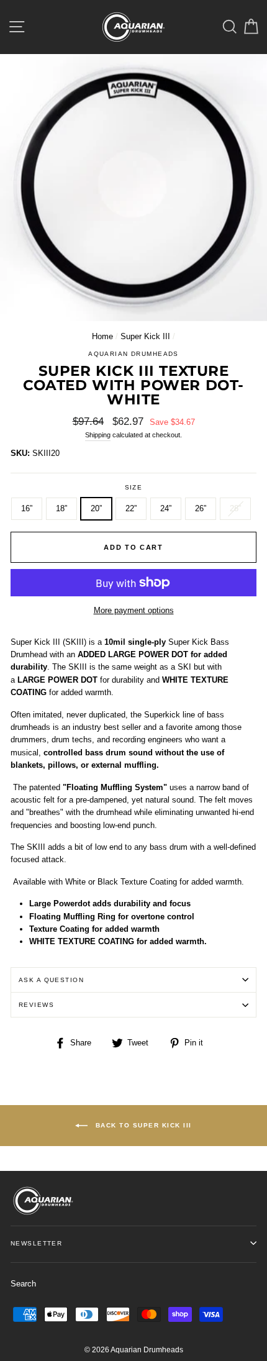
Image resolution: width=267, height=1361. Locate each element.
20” (96, 508)
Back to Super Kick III (142, 1125)
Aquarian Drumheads (133, 353)
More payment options (134, 610)
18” (61, 508)
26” (200, 508)
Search (23, 1283)
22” (131, 508)
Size (134, 487)
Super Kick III (145, 336)
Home (102, 336)
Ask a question (51, 979)
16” (26, 508)
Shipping (98, 435)
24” (165, 508)
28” (235, 508)
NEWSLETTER (36, 1243)
